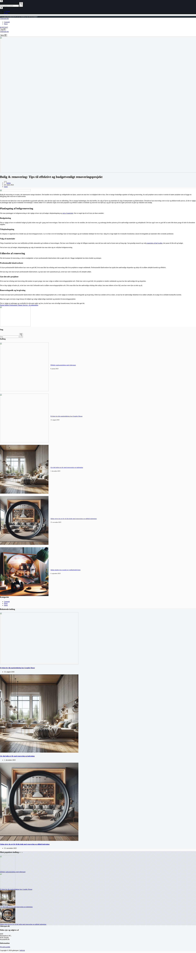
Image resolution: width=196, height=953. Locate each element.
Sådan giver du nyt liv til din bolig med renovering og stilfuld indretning (74, 518)
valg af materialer (67, 213)
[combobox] (9, 337)
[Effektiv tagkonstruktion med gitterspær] (24, 391)
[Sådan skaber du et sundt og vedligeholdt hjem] (24, 595)
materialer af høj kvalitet (154, 243)
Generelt (7, 22)
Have (6, 24)
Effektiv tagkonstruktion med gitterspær (63, 365)
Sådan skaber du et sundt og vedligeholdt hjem (65, 570)
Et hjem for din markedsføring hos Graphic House (66, 416)
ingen (6, 187)
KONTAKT (4, 27)
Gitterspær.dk (4, 18)
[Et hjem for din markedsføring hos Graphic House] (24, 442)
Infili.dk (22, 950)
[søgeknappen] (21, 335)
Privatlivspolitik (5, 947)
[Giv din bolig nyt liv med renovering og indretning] (24, 493)
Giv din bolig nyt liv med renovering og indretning (67, 467)
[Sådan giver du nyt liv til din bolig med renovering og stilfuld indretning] (24, 544)
